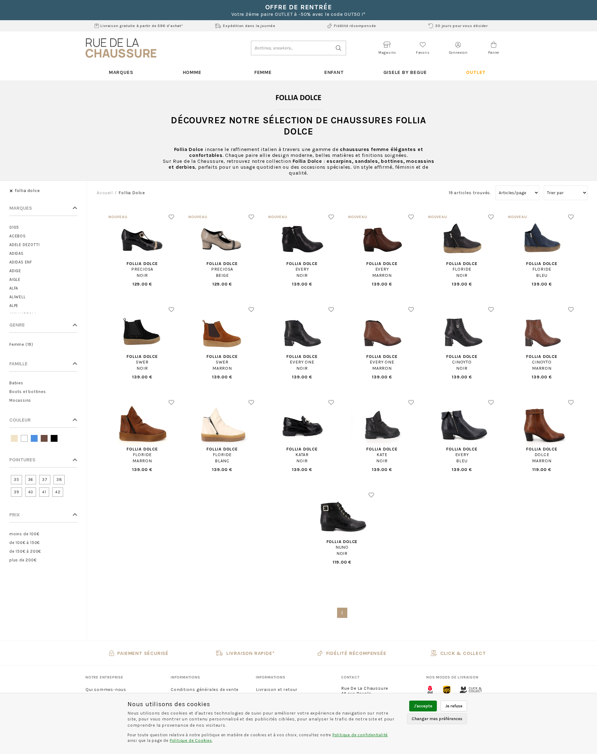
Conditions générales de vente (204, 689)
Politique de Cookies (191, 740)
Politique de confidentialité (360, 735)
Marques (121, 72)
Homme (192, 72)
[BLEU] (34, 438)
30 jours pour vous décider (461, 26)
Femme (263, 72)
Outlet (476, 72)
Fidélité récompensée (355, 26)
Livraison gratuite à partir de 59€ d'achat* (141, 26)
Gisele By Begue (405, 72)
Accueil (105, 192)
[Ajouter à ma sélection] (171, 217)
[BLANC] (24, 438)
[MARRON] (44, 438)
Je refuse (453, 706)
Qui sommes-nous (106, 689)
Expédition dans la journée (249, 26)
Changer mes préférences (437, 718)
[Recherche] (338, 48)
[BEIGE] (14, 438)
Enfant (334, 72)
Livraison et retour (277, 689)
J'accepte (423, 706)
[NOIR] (54, 438)
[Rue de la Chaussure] (121, 48)
